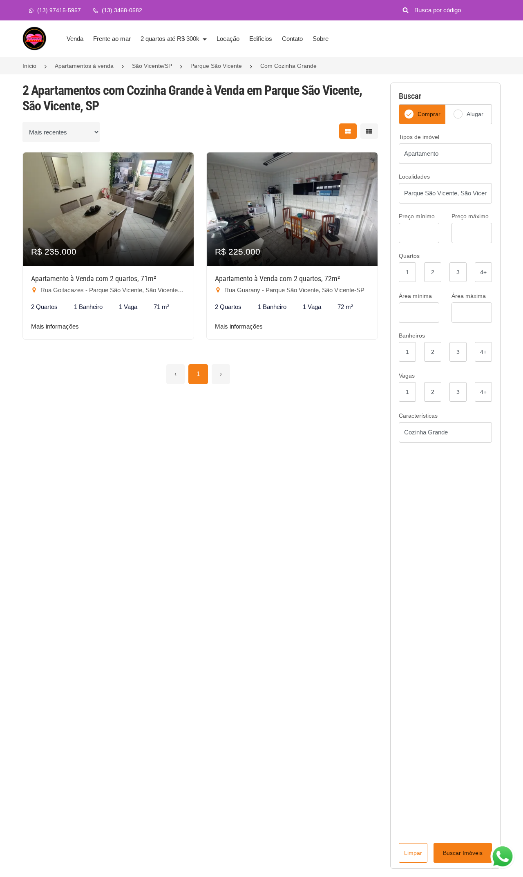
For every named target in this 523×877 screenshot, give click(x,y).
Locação (228, 38)
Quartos (409, 256)
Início (29, 66)
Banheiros (412, 335)
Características (418, 415)
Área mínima (415, 296)
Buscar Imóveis (463, 853)
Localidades (414, 176)
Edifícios (260, 38)
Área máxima (468, 296)
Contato (292, 38)
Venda (75, 38)
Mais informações (55, 326)
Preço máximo (470, 216)
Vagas (407, 375)
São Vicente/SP (152, 66)
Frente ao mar (112, 38)
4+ (483, 272)
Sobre (321, 38)
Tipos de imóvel (419, 137)
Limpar (413, 853)
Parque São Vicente (216, 66)
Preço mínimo (417, 216)
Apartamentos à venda (84, 66)
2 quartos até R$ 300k (171, 38)
